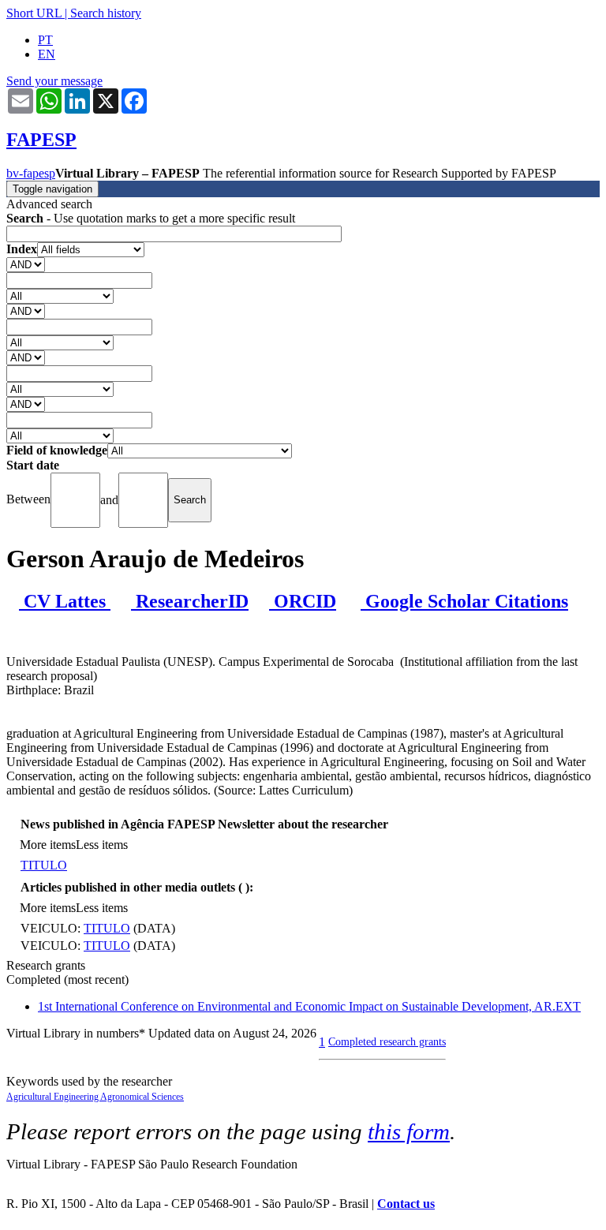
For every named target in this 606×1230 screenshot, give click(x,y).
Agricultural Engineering (53, 1096)
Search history (105, 13)
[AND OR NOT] (25, 264)
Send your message (54, 81)
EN (46, 54)
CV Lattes (64, 601)
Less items (102, 844)
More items (48, 844)
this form (409, 1131)
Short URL (34, 13)
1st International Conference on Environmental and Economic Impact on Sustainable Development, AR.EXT (309, 1006)
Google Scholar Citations (464, 601)
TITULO (44, 865)
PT (45, 40)
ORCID (302, 601)
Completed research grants (387, 1041)
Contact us (406, 1203)
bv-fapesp (30, 173)
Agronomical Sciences (142, 1096)
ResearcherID (190, 601)
